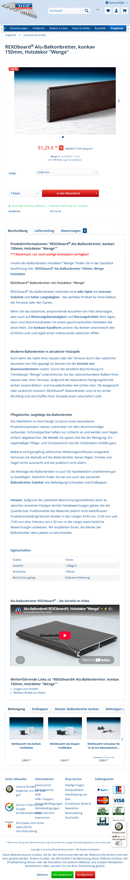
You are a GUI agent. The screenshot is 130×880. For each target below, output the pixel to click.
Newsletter (72, 808)
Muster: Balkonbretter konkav (77, 709)
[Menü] (125, 823)
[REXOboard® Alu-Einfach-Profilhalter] (26, 728)
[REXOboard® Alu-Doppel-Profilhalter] (65, 728)
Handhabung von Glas (76, 797)
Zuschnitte (72, 817)
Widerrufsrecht (45, 813)
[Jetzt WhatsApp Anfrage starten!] (99, 10)
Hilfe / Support (44, 799)
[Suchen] (86, 10)
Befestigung (16, 709)
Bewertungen (73, 231)
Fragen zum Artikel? (25, 689)
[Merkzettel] (108, 10)
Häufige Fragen (74, 785)
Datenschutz (43, 785)
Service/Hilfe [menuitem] (116, 2)
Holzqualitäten (74, 790)
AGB (37, 794)
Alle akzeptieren (62, 874)
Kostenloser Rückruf (78, 803)
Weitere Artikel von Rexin (29, 692)
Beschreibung (18, 231)
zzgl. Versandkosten (72, 159)
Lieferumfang (44, 231)
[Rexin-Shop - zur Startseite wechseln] (20, 6)
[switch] (118, 843)
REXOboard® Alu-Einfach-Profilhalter (26, 745)
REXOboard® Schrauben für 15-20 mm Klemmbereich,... (104, 745)
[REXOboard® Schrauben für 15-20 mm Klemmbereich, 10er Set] (103, 728)
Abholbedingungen (47, 808)
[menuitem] (69, 7)
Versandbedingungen (49, 803)
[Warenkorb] (124, 10)
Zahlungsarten (44, 790)
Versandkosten (58, 842)
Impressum (42, 817)
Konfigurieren (85, 874)
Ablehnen (42, 874)
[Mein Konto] (116, 10)
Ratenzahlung (73, 813)
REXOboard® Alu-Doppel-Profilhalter (65, 745)
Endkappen (40, 709)
